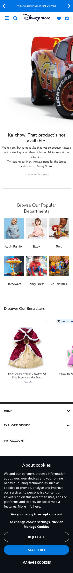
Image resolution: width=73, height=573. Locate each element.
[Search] (15, 18)
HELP (8, 411)
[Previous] (4, 6)
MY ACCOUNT (14, 441)
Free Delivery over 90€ (40, 5)
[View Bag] (66, 18)
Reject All (36, 537)
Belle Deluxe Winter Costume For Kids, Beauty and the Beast (27, 375)
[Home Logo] (37, 18)
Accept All (37, 550)
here (36, 506)
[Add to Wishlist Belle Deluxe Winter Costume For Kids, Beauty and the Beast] (47, 321)
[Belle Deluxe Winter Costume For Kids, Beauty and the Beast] (27, 347)
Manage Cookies (36, 562)
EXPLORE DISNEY (17, 425)
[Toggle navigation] (6, 18)
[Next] (69, 6)
